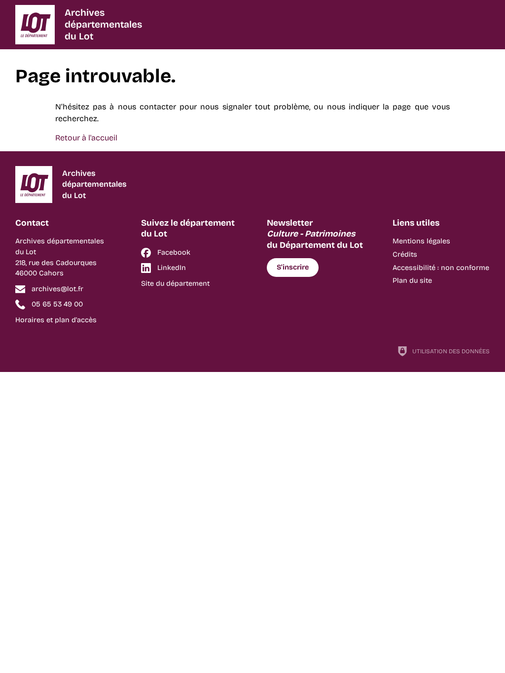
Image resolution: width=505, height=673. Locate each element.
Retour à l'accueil (86, 137)
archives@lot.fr (57, 289)
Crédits (405, 254)
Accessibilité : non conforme (441, 268)
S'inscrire (293, 267)
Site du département (175, 283)
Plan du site (412, 280)
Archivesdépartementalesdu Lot (103, 24)
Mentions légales (421, 241)
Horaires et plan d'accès (56, 320)
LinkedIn (171, 268)
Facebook (173, 252)
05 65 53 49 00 (57, 304)
